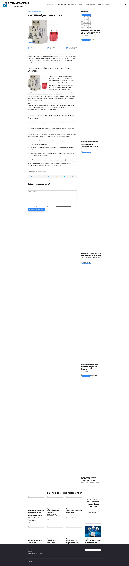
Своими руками (62, 4)
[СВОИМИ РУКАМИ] (86, 27)
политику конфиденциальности (63, 206)
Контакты (30, 551)
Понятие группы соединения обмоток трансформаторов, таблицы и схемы (90, 32)
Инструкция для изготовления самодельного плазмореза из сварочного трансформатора (91, 255)
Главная (30, 11)
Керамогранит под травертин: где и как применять (53, 510)
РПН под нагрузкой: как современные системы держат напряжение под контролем (93, 503)
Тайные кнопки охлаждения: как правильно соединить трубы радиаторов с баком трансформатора (73, 542)
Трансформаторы (49, 4)
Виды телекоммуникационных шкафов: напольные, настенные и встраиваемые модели (36, 512)
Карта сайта (31, 549)
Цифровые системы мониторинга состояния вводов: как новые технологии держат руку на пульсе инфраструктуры (93, 543)
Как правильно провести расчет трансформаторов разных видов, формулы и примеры (89, 367)
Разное (80, 4)
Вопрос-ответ (72, 4)
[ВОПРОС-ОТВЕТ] (91, 138)
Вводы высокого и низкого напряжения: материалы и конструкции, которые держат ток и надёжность (35, 543)
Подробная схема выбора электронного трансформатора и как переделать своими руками (90, 479)
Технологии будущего (104, 4)
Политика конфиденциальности (36, 553)
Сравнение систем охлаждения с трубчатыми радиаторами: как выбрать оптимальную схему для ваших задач (54, 543)
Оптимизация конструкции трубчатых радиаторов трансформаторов (74, 511)
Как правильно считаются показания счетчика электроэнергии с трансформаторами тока (89, 144)
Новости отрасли (91, 4)
